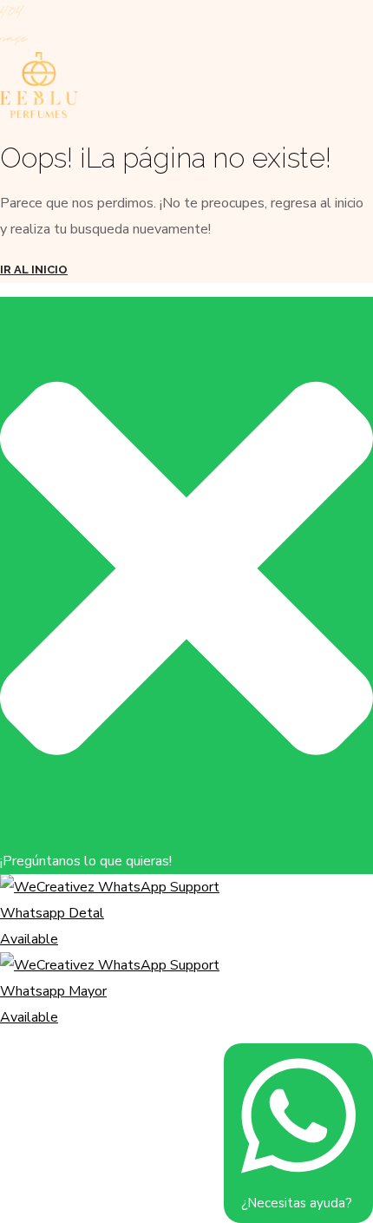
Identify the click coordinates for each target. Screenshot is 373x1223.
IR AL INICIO (34, 269)
